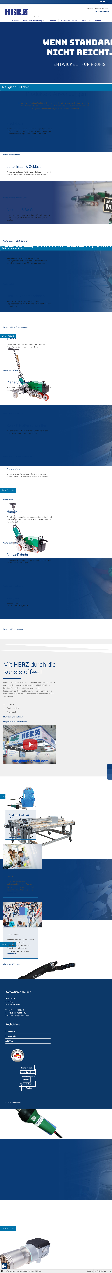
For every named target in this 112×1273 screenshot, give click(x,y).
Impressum (10, 1031)
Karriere (10, 876)
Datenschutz (10, 1036)
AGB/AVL (9, 1041)
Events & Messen (14, 934)
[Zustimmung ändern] (4, 1266)
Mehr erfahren (13, 892)
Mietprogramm (13, 598)
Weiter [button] (61, 17)
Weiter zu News (15, 837)
